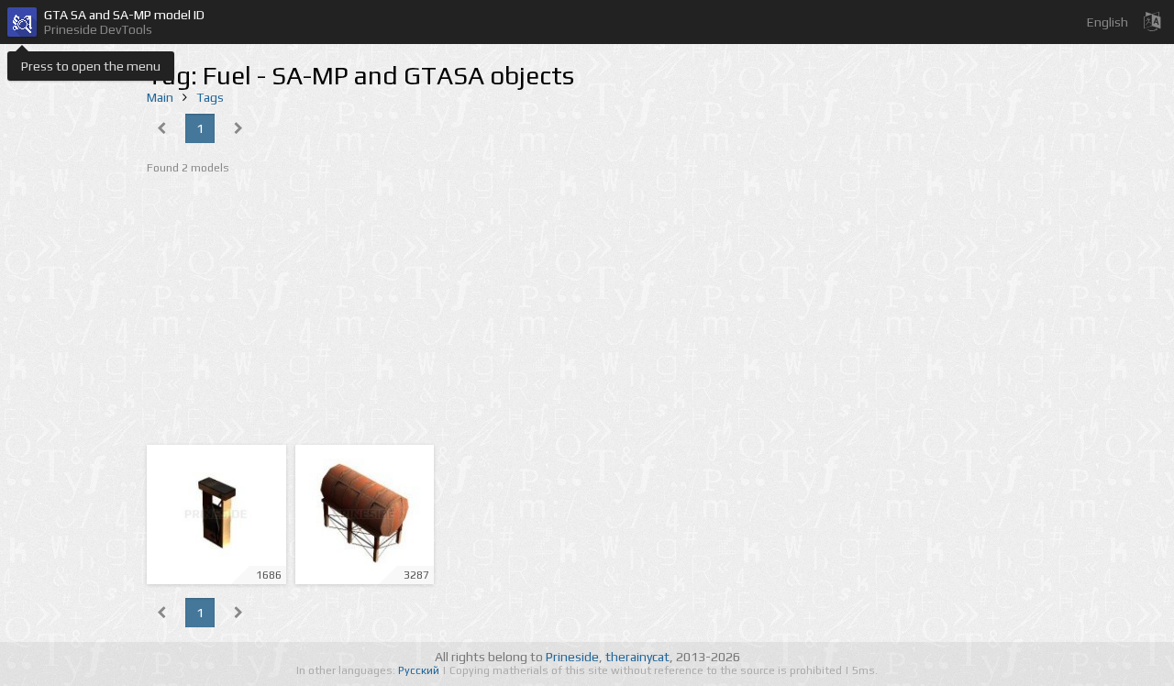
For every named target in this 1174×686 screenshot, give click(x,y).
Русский (420, 670)
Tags (210, 97)
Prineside (572, 656)
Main (160, 97)
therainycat (637, 656)
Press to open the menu (91, 66)
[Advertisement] (587, 311)
